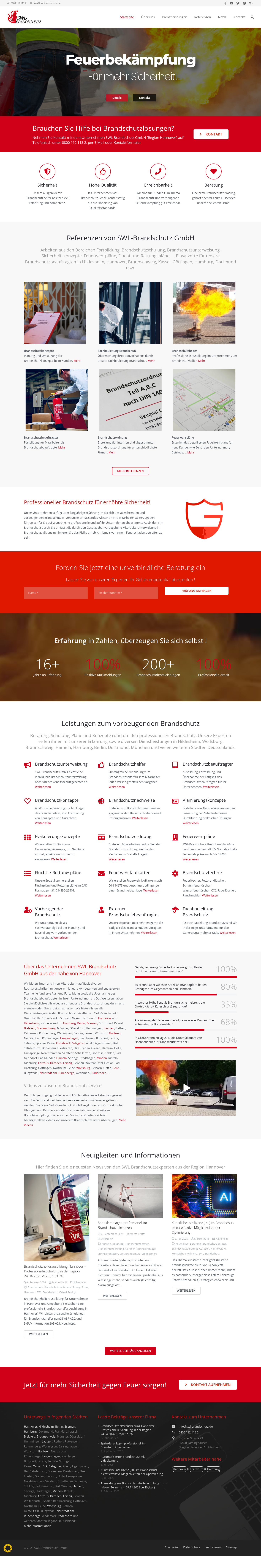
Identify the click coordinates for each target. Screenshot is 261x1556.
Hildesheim (31, 1023)
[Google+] (251, 3)
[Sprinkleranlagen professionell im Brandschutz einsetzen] (130, 1196)
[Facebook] (225, 3)
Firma (84, 1287)
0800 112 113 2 (74, 142)
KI (225, 1248)
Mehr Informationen (37, 1526)
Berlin (81, 1023)
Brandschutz (35, 1287)
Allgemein (80, 1282)
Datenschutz (191, 1547)
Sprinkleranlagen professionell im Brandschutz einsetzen (122, 1225)
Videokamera (149, 1253)
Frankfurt (196, 1469)
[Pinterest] (244, 3)
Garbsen (115, 1033)
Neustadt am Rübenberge (57, 1073)
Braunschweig (46, 1028)
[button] (8, 1548)
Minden (102, 1058)
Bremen (91, 1023)
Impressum (213, 1547)
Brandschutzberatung (111, 1248)
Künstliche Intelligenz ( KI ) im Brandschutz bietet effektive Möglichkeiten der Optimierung (203, 1227)
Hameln (61, 1058)
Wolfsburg (83, 1068)
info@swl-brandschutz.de (47, 3)
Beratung (117, 1243)
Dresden (56, 1063)
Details (117, 97)
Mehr (77, 361)
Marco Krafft (59, 1282)
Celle (116, 1068)
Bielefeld (29, 1028)
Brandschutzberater (137, 1243)
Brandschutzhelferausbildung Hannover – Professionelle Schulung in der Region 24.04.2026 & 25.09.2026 (55, 1271)
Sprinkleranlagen (108, 1253)
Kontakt (144, 97)
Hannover (104, 1018)
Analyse (106, 1243)
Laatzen (109, 1028)
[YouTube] (231, 3)
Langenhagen (69, 1038)
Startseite (171, 1547)
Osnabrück (63, 1043)
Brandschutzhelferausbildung (62, 1287)
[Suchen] (252, 17)
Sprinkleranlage (146, 1248)
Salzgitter (78, 1043)
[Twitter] (238, 3)
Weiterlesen (43, 787)
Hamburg (69, 1023)
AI (177, 1243)
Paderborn (99, 1073)
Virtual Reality (67, 1292)
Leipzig (67, 1063)
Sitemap (231, 1547)
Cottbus (43, 1063)
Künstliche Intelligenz (184, 1253)
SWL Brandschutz (47, 1292)
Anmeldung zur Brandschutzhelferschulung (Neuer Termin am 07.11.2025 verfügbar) (130, 1485)
